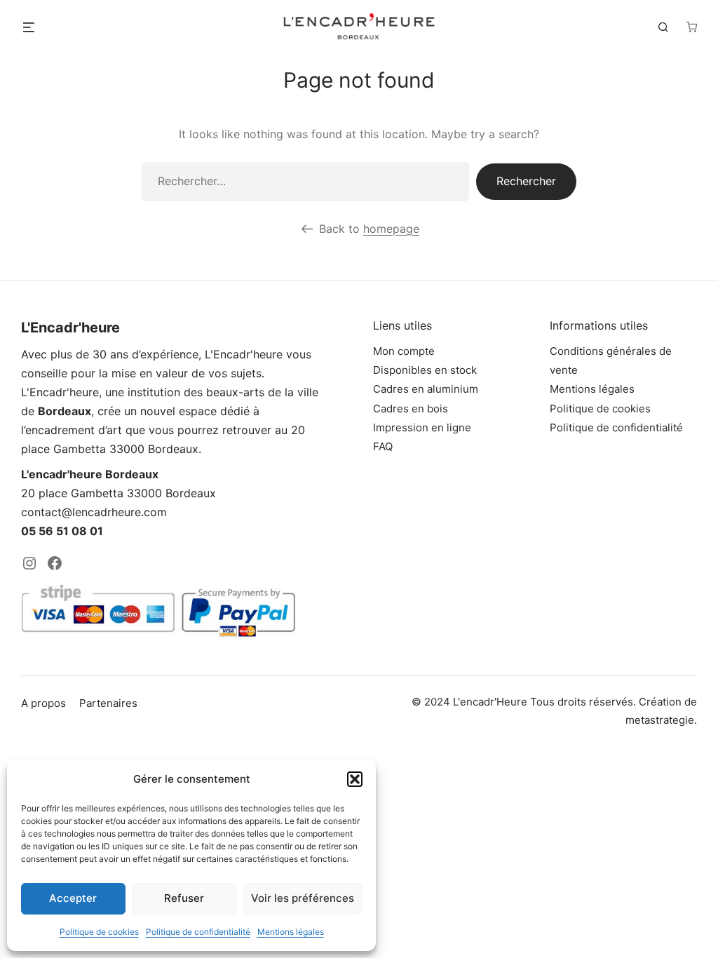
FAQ (383, 446)
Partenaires (108, 703)
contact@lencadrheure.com (94, 512)
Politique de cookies (99, 931)
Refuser (184, 898)
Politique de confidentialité (198, 931)
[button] (355, 779)
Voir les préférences (302, 898)
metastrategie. (661, 720)
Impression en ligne (422, 427)
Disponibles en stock (425, 370)
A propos (43, 703)
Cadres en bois (410, 408)
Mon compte (404, 351)
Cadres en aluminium (425, 389)
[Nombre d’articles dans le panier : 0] (691, 26)
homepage (391, 229)
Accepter (73, 898)
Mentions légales (290, 931)
